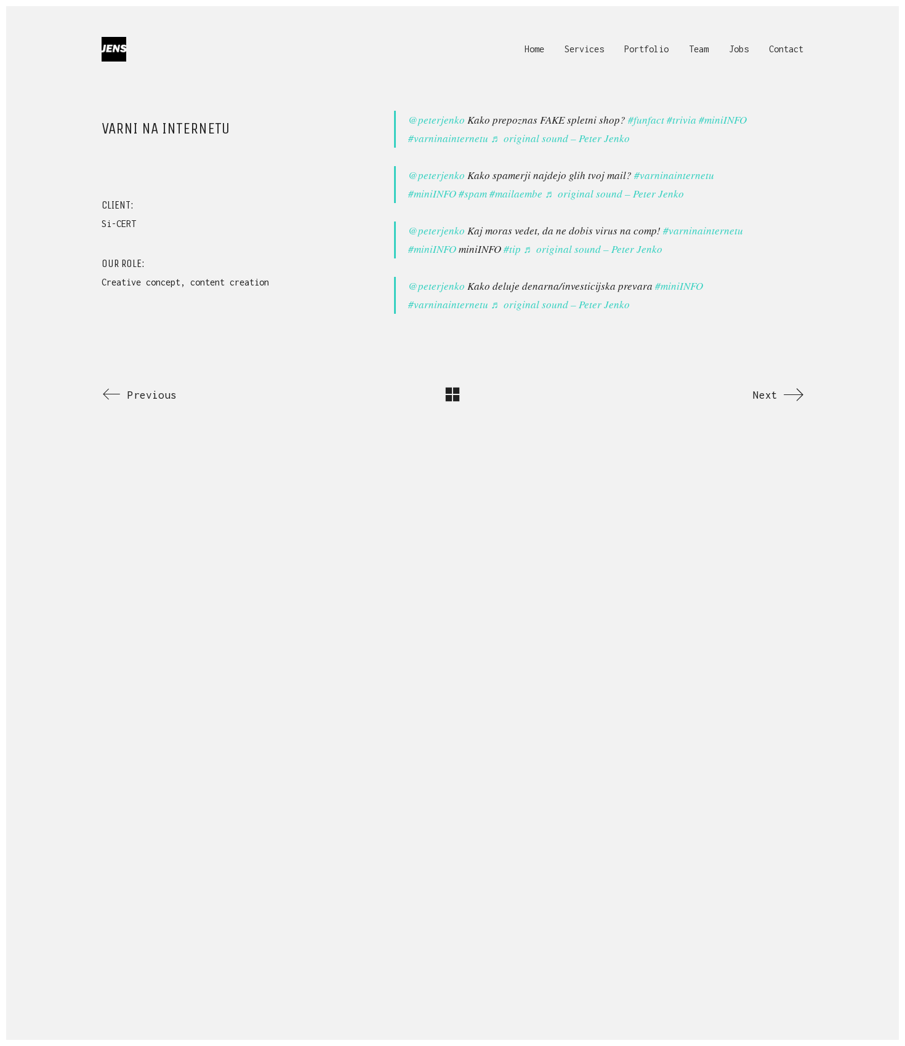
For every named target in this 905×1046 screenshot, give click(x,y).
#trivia (681, 120)
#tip (512, 249)
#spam (473, 193)
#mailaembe (515, 193)
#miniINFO (723, 120)
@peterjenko (436, 120)
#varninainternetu (448, 138)
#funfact (646, 120)
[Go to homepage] (114, 49)
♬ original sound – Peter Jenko (560, 138)
